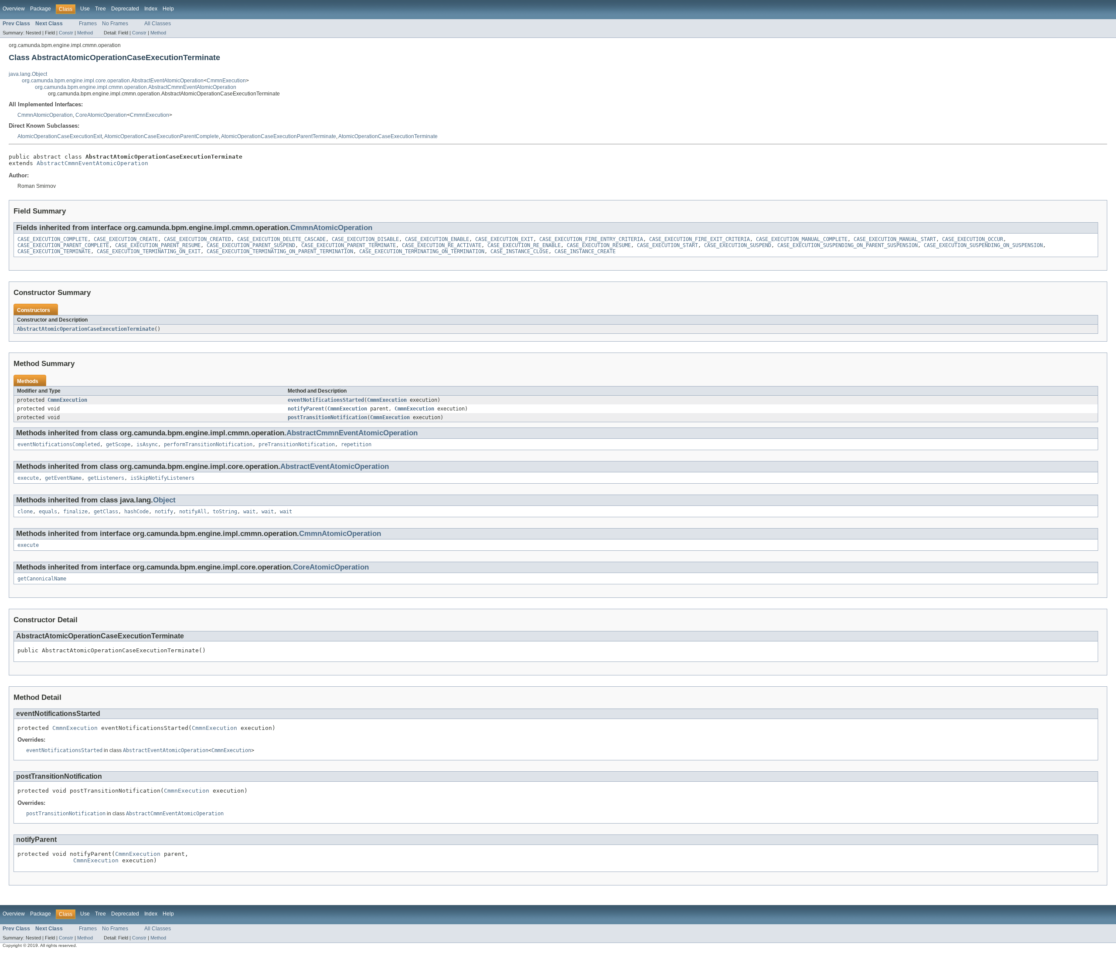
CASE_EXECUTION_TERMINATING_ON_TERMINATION (421, 251)
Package (40, 9)
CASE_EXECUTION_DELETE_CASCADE (281, 239)
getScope (118, 444)
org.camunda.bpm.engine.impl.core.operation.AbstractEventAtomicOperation (113, 81)
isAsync (147, 444)
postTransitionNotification (327, 417)
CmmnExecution (226, 81)
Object (164, 500)
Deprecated (125, 9)
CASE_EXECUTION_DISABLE (365, 239)
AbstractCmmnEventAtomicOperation (92, 163)
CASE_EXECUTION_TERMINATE (54, 251)
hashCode (136, 512)
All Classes (157, 23)
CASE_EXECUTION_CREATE (126, 239)
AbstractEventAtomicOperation (334, 466)
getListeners (106, 478)
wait (249, 512)
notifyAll (193, 512)
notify (164, 512)
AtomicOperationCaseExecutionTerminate (388, 136)
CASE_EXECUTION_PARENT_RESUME (158, 245)
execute (28, 478)
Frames (88, 23)
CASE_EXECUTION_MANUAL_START (895, 239)
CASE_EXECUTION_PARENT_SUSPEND (251, 245)
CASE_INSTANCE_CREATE (585, 251)
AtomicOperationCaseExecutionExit (59, 136)
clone (25, 512)
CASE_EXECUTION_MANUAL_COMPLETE (801, 239)
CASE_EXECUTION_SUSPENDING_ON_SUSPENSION (983, 245)
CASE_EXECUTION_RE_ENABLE (524, 245)
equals (48, 512)
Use (85, 9)
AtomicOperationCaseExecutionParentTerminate (278, 136)
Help (168, 9)
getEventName (63, 478)
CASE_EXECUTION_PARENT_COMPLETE (63, 245)
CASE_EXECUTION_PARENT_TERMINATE (348, 245)
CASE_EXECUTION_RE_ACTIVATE (441, 245)
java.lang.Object (28, 74)
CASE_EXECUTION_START (667, 245)
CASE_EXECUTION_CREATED (197, 239)
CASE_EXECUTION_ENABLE (437, 239)
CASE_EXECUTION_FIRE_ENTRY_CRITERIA (591, 239)
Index (150, 9)
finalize (75, 512)
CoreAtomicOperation (101, 115)
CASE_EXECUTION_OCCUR (972, 239)
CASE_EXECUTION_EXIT (504, 239)
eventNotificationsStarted (326, 400)
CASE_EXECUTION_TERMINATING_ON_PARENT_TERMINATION (280, 251)
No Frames (115, 23)
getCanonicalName (41, 579)
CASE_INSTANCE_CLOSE (519, 251)
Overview (14, 9)
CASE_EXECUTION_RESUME (599, 245)
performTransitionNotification (208, 444)
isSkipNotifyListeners (162, 478)
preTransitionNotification (297, 444)
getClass (106, 512)
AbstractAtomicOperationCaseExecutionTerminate (85, 329)
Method (85, 32)
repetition (356, 444)
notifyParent (306, 409)
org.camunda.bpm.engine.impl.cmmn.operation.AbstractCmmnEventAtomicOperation (135, 87)
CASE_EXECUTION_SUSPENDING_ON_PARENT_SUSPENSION (847, 245)
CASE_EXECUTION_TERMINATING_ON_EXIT (149, 251)
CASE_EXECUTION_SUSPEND (737, 245)
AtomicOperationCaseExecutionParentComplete (161, 136)
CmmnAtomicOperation (45, 115)
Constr (66, 32)
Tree (100, 9)
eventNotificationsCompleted (58, 444)
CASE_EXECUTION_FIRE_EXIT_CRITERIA (699, 239)
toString (225, 512)
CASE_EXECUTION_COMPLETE (52, 239)
